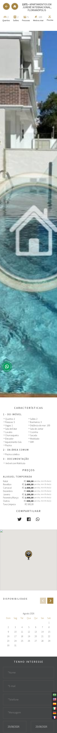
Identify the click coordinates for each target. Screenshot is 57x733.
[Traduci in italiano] (54, 708)
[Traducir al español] (54, 703)
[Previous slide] (43, 601)
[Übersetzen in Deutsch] (54, 712)
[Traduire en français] (54, 717)
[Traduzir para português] (54, 694)
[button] (19, 519)
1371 (25, 4)
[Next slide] (50, 601)
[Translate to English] (54, 699)
